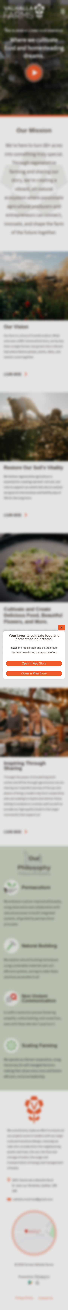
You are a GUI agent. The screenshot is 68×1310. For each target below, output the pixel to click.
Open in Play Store (34, 673)
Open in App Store (34, 663)
